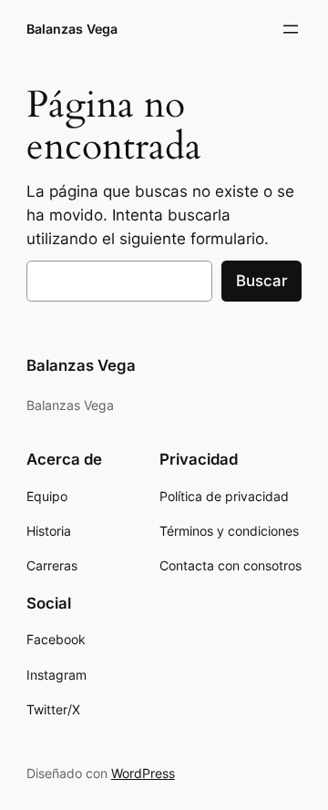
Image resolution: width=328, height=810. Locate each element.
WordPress (143, 773)
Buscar (261, 281)
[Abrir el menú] (291, 29)
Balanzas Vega (72, 28)
